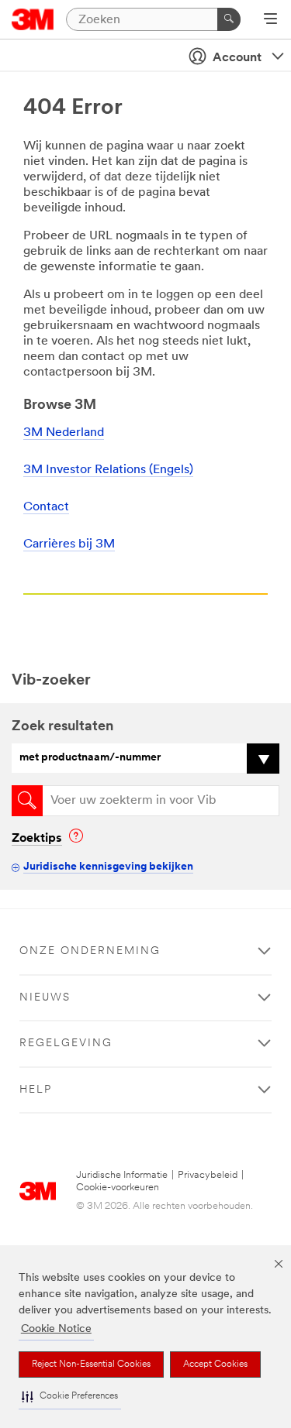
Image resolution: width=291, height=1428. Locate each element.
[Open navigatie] (270, 20)
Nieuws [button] (45, 998)
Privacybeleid (207, 1175)
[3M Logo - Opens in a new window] (33, 19)
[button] (70, 1396)
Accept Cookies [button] (215, 1364)
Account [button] (237, 58)
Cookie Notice (56, 1329)
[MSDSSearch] (27, 800)
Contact (46, 507)
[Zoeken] (229, 19)
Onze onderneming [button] (90, 951)
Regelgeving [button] (66, 1043)
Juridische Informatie (122, 1175)
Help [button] (35, 1090)
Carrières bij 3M (69, 544)
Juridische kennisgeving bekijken (108, 867)
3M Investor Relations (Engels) (108, 470)
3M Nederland (63, 433)
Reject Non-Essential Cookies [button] (91, 1364)
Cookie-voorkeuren (117, 1188)
